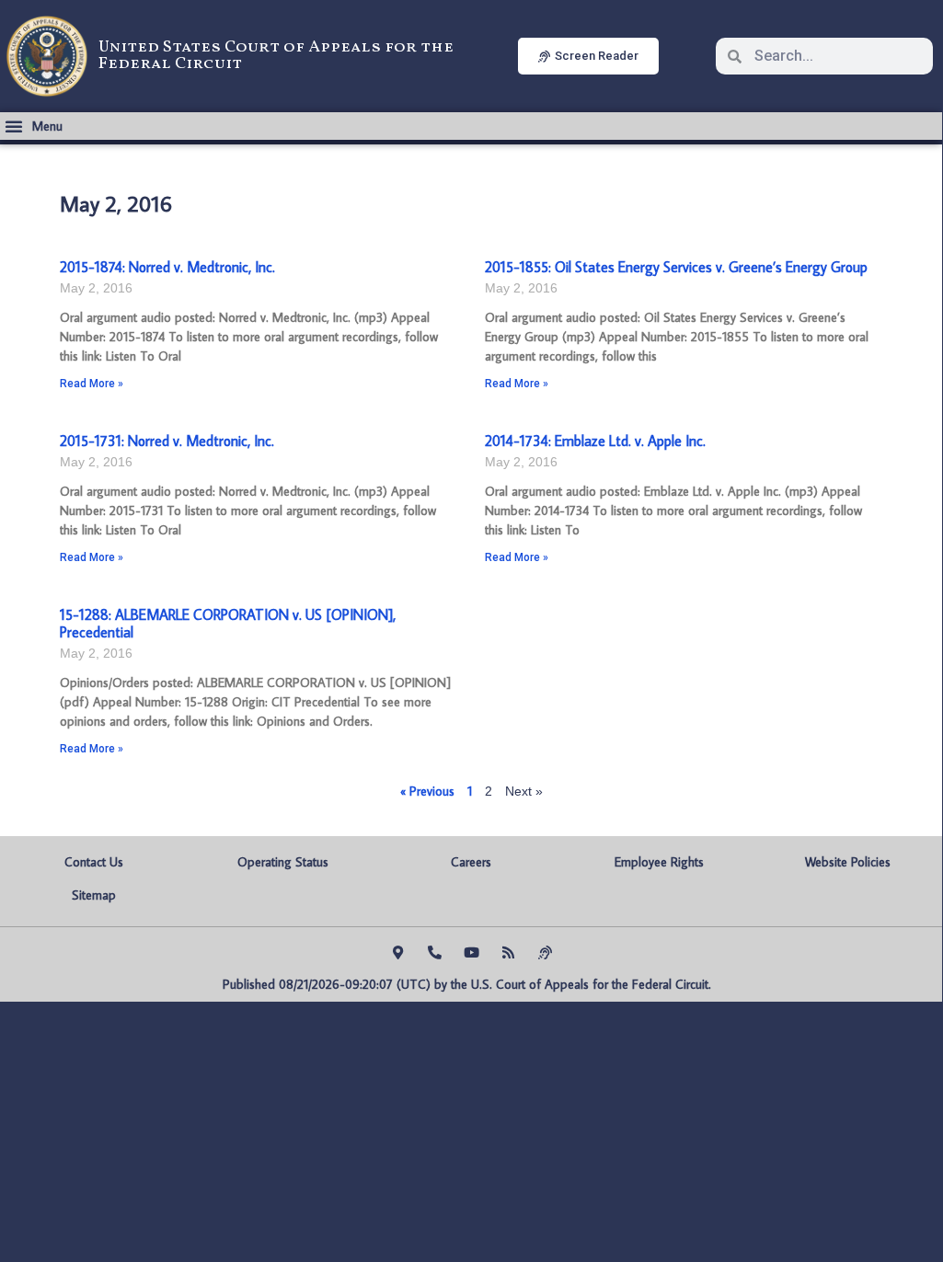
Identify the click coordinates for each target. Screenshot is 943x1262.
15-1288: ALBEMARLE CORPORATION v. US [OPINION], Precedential (228, 623)
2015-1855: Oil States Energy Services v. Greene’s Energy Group (676, 267)
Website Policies (848, 862)
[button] (33, 126)
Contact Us (93, 862)
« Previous (427, 791)
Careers (471, 862)
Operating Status (282, 862)
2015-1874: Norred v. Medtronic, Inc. (167, 267)
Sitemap (94, 895)
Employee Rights (659, 862)
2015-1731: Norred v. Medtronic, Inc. (167, 440)
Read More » (91, 383)
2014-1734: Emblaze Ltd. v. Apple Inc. (595, 440)
